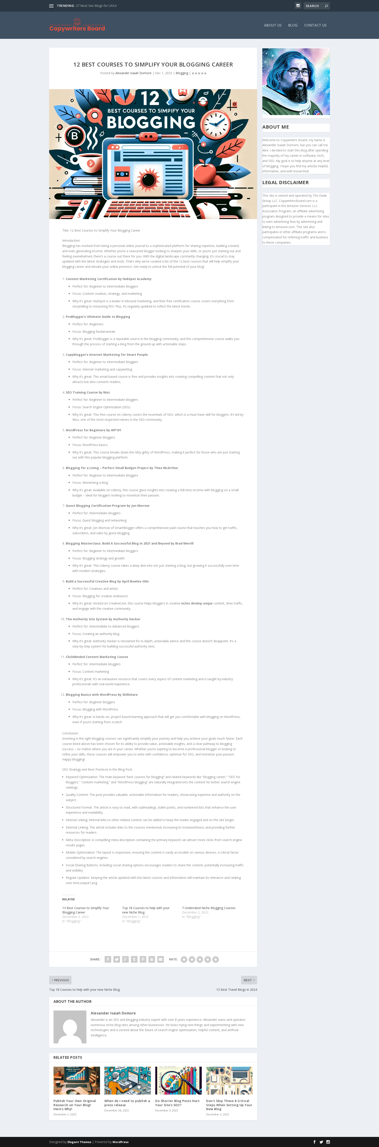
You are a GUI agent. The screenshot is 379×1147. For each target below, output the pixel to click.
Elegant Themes (79, 1142)
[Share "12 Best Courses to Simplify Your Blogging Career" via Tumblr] (134, 959)
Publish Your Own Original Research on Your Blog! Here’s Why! (75, 1105)
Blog (293, 25)
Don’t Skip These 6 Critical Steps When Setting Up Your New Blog (229, 1105)
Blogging (182, 73)
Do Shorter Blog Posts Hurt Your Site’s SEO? (177, 1103)
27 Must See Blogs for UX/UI (96, 6)
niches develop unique (197, 603)
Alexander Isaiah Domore (133, 73)
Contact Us (315, 25)
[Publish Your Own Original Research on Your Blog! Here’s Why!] (77, 1081)
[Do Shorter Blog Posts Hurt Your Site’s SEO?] (178, 1081)
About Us (273, 25)
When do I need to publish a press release (127, 1103)
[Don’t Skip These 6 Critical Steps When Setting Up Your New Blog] (229, 1081)
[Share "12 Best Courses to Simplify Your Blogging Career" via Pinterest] (143, 959)
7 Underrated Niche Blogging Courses (209, 908)
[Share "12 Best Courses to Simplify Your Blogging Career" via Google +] (125, 959)
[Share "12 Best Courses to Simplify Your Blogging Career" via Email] (160, 959)
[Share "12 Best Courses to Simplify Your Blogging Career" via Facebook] (108, 959)
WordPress (121, 1142)
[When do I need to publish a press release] (127, 1081)
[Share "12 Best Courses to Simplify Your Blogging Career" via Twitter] (116, 959)
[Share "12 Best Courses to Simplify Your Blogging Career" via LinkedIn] (151, 959)
